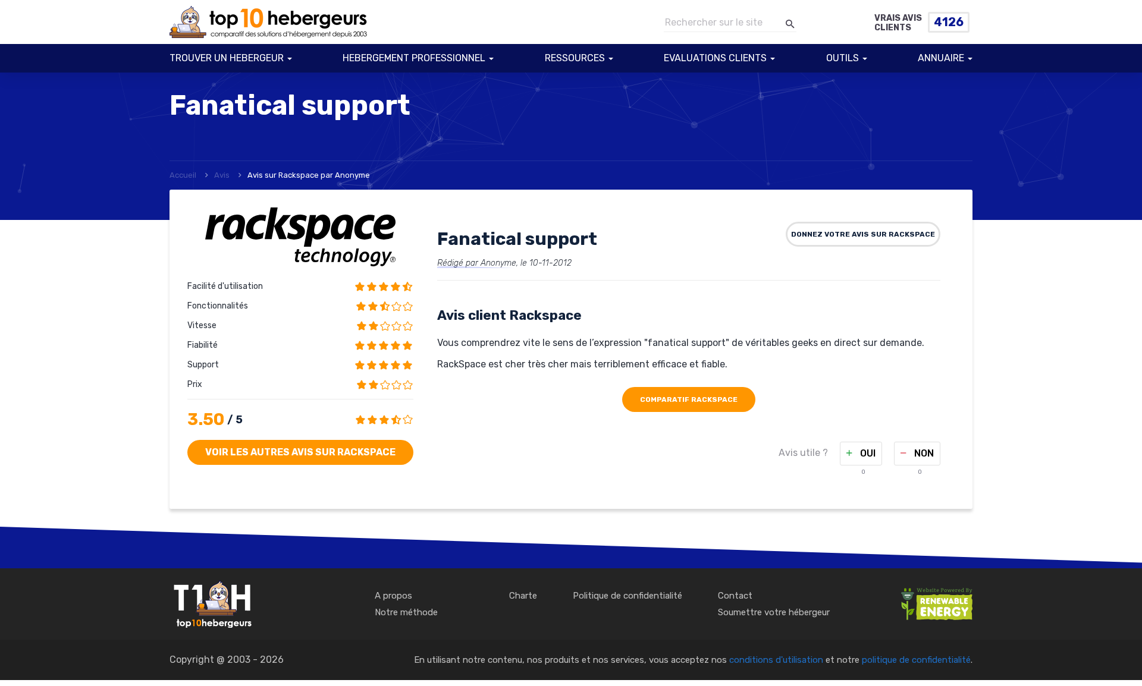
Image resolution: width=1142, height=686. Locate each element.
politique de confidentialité (916, 659)
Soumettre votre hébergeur (774, 612)
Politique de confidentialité (627, 595)
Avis (222, 175)
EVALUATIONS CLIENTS (715, 58)
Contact (735, 595)
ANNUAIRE (941, 58)
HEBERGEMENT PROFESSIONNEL (414, 58)
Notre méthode (406, 612)
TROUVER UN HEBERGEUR (227, 58)
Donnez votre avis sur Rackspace (863, 234)
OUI (867, 453)
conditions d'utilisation (776, 659)
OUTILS (842, 58)
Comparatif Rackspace (689, 399)
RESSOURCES (575, 58)
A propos (393, 595)
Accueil (183, 175)
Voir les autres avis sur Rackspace (300, 452)
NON (923, 453)
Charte (523, 595)
